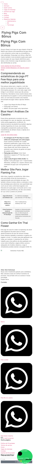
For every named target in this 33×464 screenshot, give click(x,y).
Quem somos (8, 8)
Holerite (6, 15)
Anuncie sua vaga (9, 11)
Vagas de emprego (9, 9)
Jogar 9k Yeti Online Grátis (9, 135)
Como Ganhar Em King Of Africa (11, 66)
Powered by (21, 459)
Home (6, 4)
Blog (5, 13)
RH (8, 23)
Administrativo (11, 21)
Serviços (6, 6)
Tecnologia (10, 25)
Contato (6, 17)
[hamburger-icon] (2, 2)
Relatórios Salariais (10, 19)
